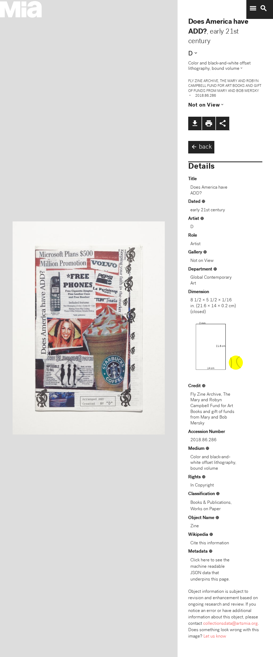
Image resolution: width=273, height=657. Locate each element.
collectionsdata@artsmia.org (230, 624)
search (264, 8)
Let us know (214, 636)
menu (253, 8)
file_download (195, 123)
